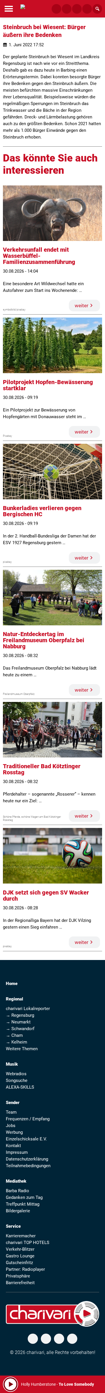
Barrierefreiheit (20, 1282)
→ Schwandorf (20, 1028)
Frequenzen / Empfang (28, 1119)
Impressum (17, 1152)
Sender (13, 1102)
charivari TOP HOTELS (27, 1242)
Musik (12, 1064)
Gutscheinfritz (19, 1262)
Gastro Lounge (20, 1256)
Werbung (14, 1132)
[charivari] (22, 8)
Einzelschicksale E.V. (26, 1139)
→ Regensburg (20, 1015)
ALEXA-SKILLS (20, 1087)
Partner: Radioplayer (25, 1269)
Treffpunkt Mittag (22, 1204)
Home (12, 983)
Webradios (16, 1073)
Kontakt (13, 1145)
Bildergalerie (18, 1210)
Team (11, 1112)
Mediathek (16, 1181)
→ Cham (14, 1035)
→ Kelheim (16, 1042)
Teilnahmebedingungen (28, 1165)
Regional (14, 999)
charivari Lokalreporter (28, 1008)
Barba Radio (17, 1190)
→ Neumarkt (18, 1022)
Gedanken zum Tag (24, 1197)
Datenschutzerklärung (27, 1159)
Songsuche (16, 1080)
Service (13, 1226)
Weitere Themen (22, 1048)
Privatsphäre (18, 1276)
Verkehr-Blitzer (20, 1249)
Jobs (10, 1125)
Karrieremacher (21, 1235)
